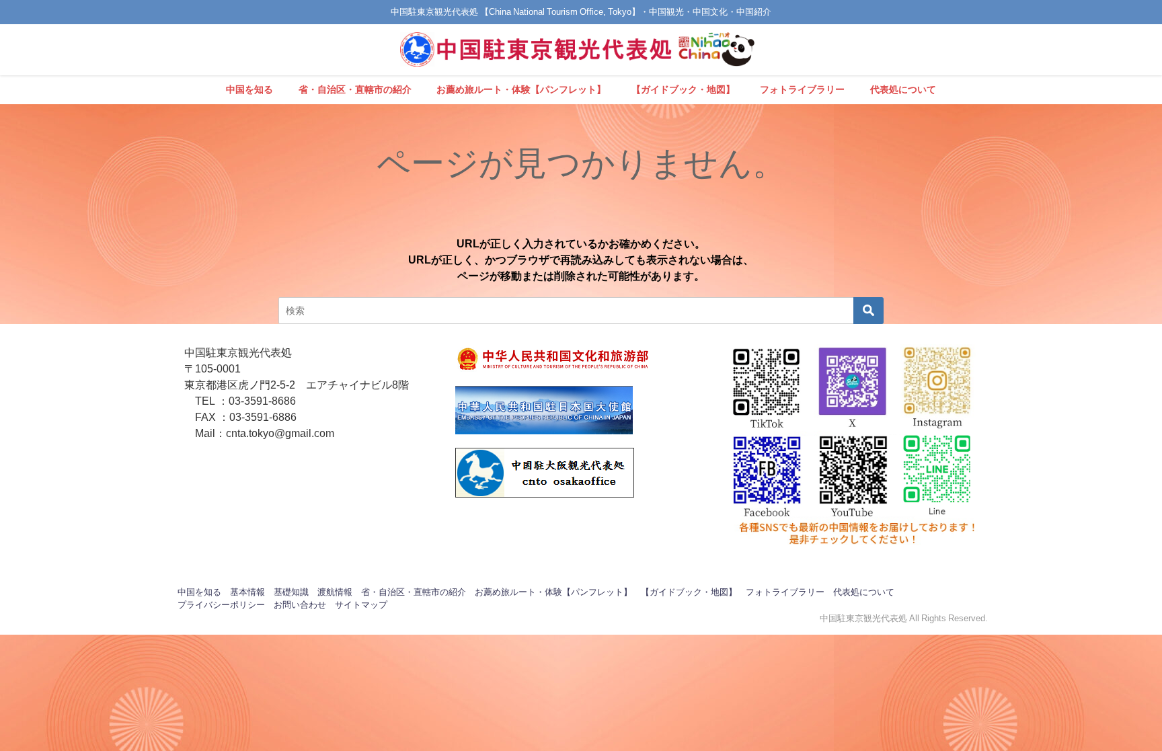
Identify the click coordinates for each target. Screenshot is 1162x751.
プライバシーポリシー (221, 604)
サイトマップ (361, 604)
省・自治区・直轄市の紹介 (355, 89)
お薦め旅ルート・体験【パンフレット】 (521, 89)
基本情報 (247, 592)
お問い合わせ (300, 604)
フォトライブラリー (802, 89)
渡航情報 (334, 592)
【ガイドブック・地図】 (683, 89)
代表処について (903, 89)
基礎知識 (291, 592)
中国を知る (249, 89)
